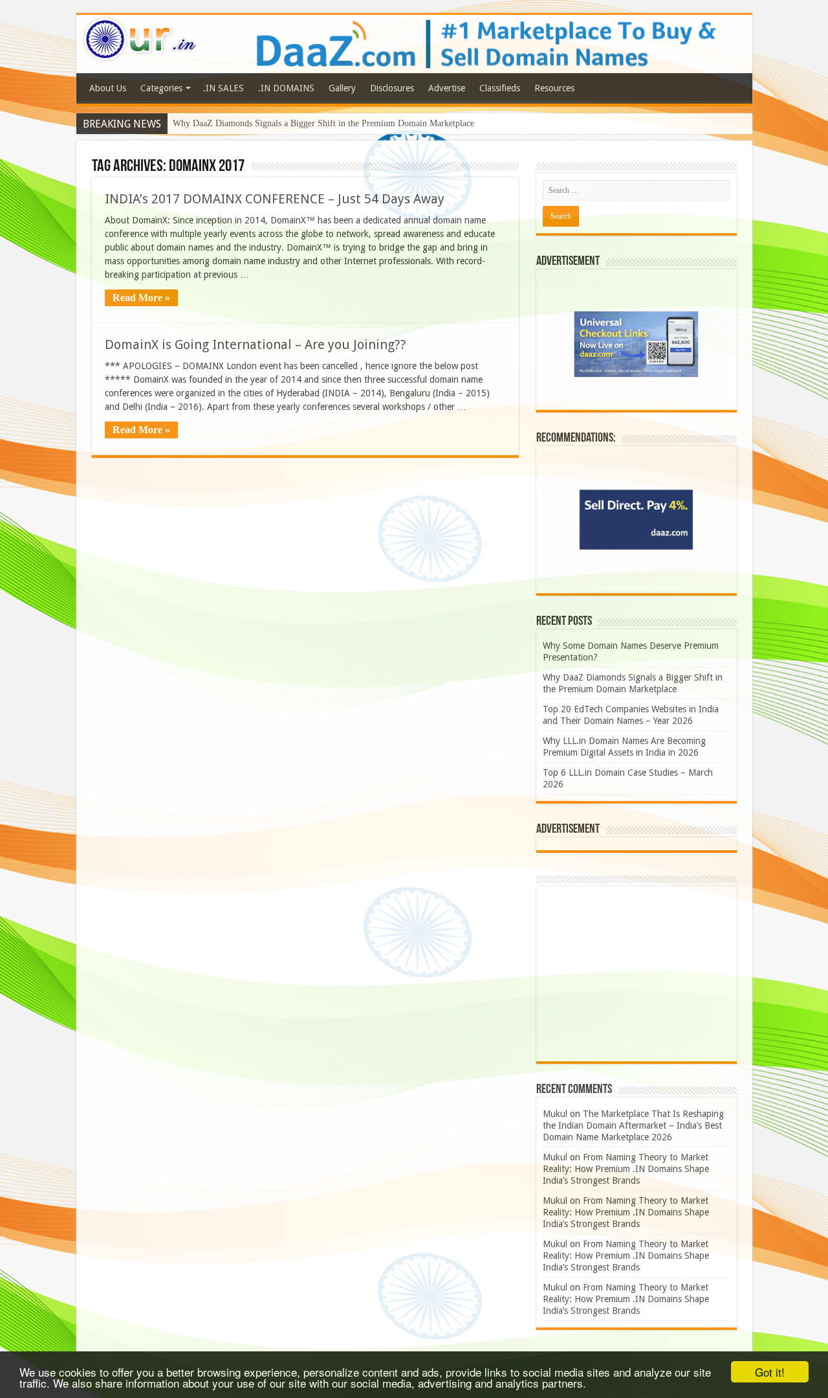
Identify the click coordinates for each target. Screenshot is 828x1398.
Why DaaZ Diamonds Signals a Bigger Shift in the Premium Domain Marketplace (323, 123)
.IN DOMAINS (286, 88)
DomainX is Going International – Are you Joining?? (255, 344)
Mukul (555, 1114)
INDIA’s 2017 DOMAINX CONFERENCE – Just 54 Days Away (274, 199)
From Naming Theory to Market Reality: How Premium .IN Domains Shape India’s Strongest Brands (626, 1169)
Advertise (446, 88)
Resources (554, 88)
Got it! (770, 1372)
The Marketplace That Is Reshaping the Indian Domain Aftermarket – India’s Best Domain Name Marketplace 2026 (633, 1125)
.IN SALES (223, 88)
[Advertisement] (636, 974)
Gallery (342, 88)
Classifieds (499, 88)
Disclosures (392, 88)
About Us (107, 88)
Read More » (141, 297)
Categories (161, 88)
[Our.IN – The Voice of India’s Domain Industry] (140, 36)
